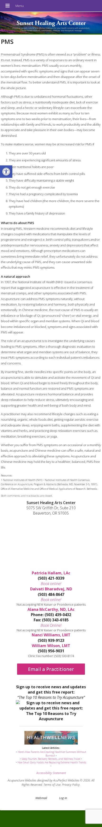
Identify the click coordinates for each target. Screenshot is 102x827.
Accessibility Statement (51, 773)
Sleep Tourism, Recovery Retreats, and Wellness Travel (51, 759)
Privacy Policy (71, 784)
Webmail (41, 798)
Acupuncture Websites (22, 780)
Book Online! (51, 625)
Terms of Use (51, 784)
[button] (6, 171)
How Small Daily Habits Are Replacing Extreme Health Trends (52, 762)
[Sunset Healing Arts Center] (51, 23)
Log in (63, 798)
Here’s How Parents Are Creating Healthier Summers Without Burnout (52, 753)
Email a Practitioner (51, 669)
